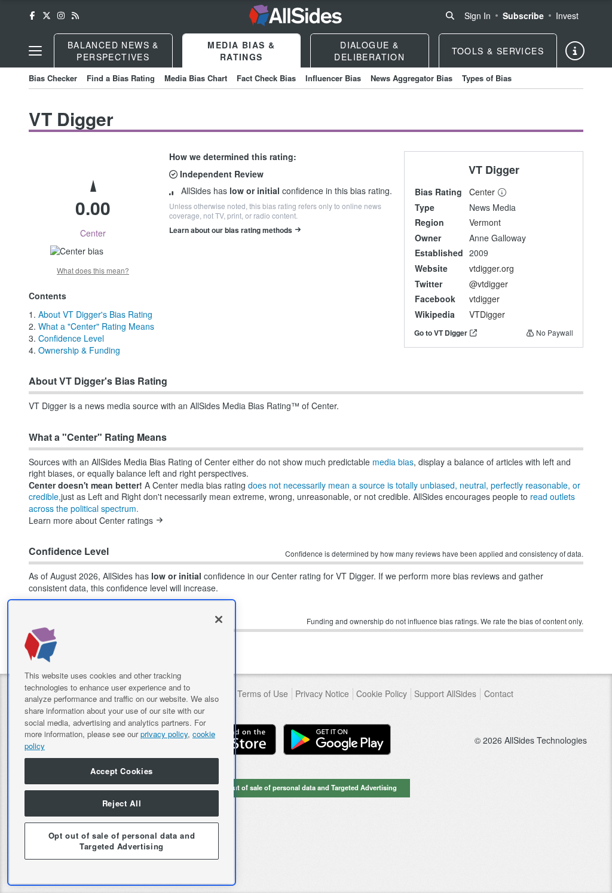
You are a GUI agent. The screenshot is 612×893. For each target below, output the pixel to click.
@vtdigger (488, 284)
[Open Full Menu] (35, 50)
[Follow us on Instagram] (61, 15)
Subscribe (523, 16)
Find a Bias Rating (121, 78)
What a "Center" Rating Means (96, 326)
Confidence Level (71, 338)
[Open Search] (450, 15)
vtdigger (484, 299)
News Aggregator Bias (411, 78)
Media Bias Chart (195, 78)
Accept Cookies (121, 771)
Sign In (477, 16)
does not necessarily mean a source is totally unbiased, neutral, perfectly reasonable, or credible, (304, 491)
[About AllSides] (575, 50)
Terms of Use (262, 693)
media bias (393, 462)
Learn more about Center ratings (91, 520)
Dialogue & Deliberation (369, 51)
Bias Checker (53, 78)
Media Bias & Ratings (241, 51)
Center (482, 192)
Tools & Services (498, 51)
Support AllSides (445, 693)
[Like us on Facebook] (32, 15)
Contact (498, 693)
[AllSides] (295, 15)
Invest (567, 16)
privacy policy (164, 733)
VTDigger (487, 314)
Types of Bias (487, 78)
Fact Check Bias (266, 78)
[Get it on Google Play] (337, 739)
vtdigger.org (491, 268)
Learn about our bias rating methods (230, 230)
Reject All (122, 803)
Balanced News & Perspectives (113, 51)
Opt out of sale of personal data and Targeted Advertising (306, 787)
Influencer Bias (333, 78)
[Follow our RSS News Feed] (75, 15)
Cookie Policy (381, 693)
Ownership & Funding (79, 350)
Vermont (485, 222)
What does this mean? (93, 270)
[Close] (219, 619)
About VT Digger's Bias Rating (95, 314)
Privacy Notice (322, 693)
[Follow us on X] (46, 15)
